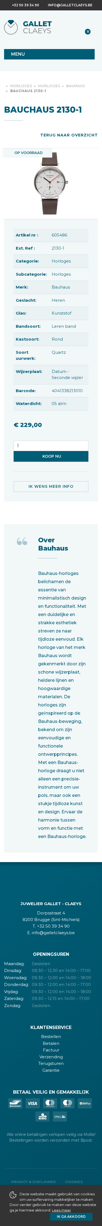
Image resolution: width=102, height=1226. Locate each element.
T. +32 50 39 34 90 (51, 926)
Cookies (74, 1182)
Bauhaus (75, 86)
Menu (18, 54)
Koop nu (51, 456)
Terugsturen (51, 1063)
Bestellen (51, 1036)
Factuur (51, 1050)
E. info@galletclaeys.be (51, 932)
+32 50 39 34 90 (25, 5)
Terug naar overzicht (69, 135)
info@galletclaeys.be (70, 5)
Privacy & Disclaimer (33, 1182)
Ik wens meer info (51, 486)
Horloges (21, 86)
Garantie (51, 1070)
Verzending (51, 1056)
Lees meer (61, 1210)
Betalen (51, 1043)
